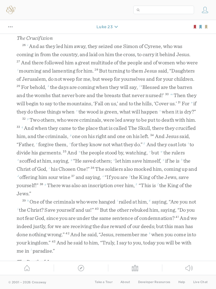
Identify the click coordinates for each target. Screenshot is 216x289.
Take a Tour (103, 282)
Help (181, 282)
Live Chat (200, 282)
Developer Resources (154, 282)
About (125, 282)
